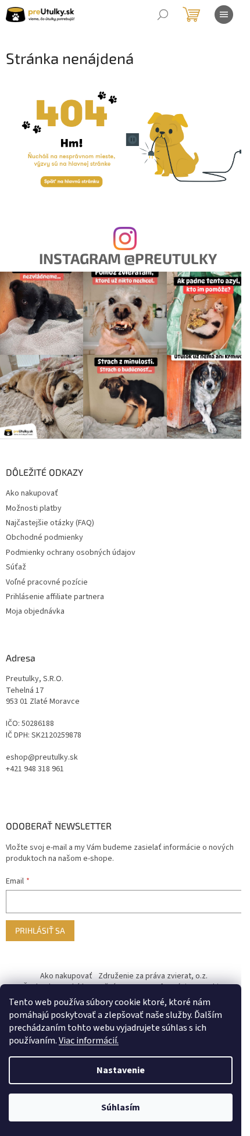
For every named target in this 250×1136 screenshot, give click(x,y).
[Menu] (223, 14)
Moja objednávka (35, 611)
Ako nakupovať (32, 493)
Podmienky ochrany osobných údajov (70, 552)
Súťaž (16, 567)
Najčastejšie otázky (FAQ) (50, 523)
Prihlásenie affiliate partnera (55, 597)
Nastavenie (121, 1070)
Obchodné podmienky (44, 537)
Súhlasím (120, 1107)
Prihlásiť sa (40, 930)
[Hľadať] (162, 14)
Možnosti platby (34, 508)
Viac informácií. (89, 1040)
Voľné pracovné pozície (47, 582)
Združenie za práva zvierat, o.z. (153, 976)
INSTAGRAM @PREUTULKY (128, 258)
